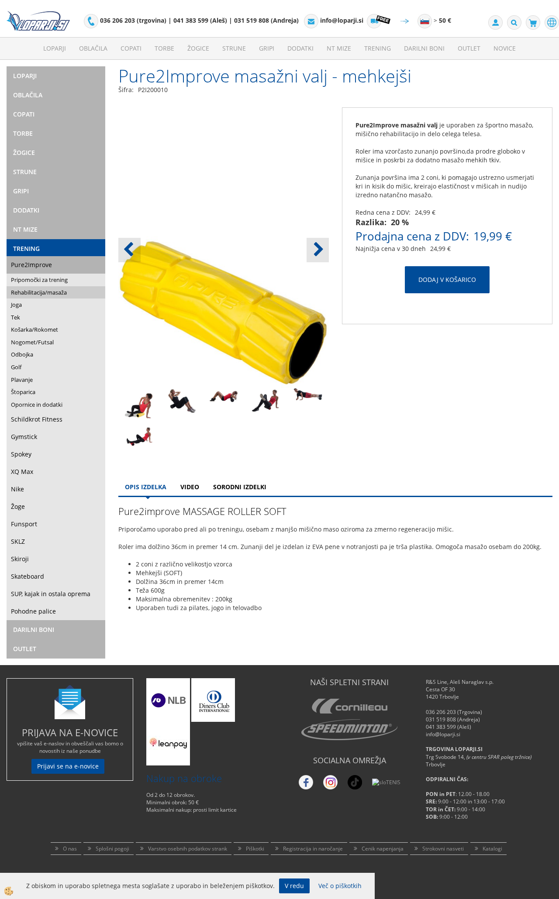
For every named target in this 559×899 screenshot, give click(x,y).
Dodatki (300, 48)
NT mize (339, 48)
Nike (17, 489)
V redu (294, 886)
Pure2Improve (31, 265)
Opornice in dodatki (36, 404)
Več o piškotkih (340, 886)
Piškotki (255, 848)
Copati (131, 48)
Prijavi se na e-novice (68, 766)
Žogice (198, 48)
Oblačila (93, 48)
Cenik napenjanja (383, 848)
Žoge (18, 506)
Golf (16, 367)
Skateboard (27, 576)
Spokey (21, 454)
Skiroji (20, 559)
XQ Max (22, 471)
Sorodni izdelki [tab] (239, 487)
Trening (377, 48)
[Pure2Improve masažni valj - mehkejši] (139, 406)
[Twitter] (330, 782)
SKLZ (18, 541)
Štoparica (23, 392)
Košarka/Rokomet (34, 329)
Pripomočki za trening (39, 280)
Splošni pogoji (112, 848)
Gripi (266, 48)
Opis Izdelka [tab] (145, 487)
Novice (504, 48)
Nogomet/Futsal (32, 342)
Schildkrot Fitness (36, 419)
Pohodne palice (33, 611)
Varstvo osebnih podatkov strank (187, 848)
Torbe (164, 48)
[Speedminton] (349, 729)
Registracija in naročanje (313, 848)
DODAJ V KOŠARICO (447, 279)
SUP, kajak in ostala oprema (50, 594)
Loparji (54, 48)
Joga (16, 305)
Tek (15, 317)
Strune (234, 48)
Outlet (469, 48)
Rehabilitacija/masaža (39, 292)
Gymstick (24, 436)
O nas (70, 848)
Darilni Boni (424, 48)
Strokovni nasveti (443, 848)
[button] (318, 250)
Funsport (24, 524)
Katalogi (492, 848)
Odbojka (22, 354)
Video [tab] (189, 487)
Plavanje (22, 380)
